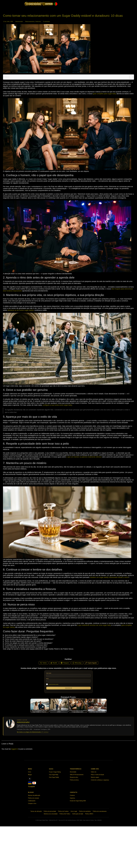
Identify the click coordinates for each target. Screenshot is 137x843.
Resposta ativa (74, 777)
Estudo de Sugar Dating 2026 (78, 800)
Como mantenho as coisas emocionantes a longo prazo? (26, 647)
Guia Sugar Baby (53, 774)
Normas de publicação (34, 795)
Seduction (38, 21)
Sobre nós (93, 772)
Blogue (30, 774)
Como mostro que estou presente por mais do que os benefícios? (29, 639)
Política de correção (33, 798)
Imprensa (72, 798)
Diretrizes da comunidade (51, 814)
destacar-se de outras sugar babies (21, 310)
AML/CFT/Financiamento (76, 774)
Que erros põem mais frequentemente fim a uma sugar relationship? (30, 635)
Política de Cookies (63, 811)
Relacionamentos (30, 21)
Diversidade (73, 772)
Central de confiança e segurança (100, 780)
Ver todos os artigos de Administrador (32, 732)
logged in (14, 749)
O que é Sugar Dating (55, 772)
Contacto (72, 795)
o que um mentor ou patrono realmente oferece (83, 457)
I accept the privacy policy (53, 684)
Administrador (19, 21)
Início (29, 772)
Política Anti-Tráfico (65, 814)
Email (47, 678)
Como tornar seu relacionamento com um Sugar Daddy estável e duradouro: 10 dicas (63, 15)
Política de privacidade (50, 811)
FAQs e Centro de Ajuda (97, 774)
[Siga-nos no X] (29, 778)
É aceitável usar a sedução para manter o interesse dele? (26, 645)
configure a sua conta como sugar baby (57, 405)
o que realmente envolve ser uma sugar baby (94, 625)
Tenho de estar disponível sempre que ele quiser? (23, 641)
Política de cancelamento (100, 811)
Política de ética (74, 780)
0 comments (46, 21)
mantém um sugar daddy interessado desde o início (109, 577)
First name (48, 673)
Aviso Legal (74, 811)
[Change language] (55, 4)
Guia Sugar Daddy (54, 777)
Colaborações (31, 800)
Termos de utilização (36, 811)
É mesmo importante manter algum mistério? (21, 637)
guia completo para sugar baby (104, 94)
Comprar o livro (32, 803)
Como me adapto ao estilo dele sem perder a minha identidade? (28, 643)
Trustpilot (31, 786)
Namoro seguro (95, 777)
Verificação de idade (77, 814)
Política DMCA (89, 814)
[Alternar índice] (130, 77)
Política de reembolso (85, 811)
